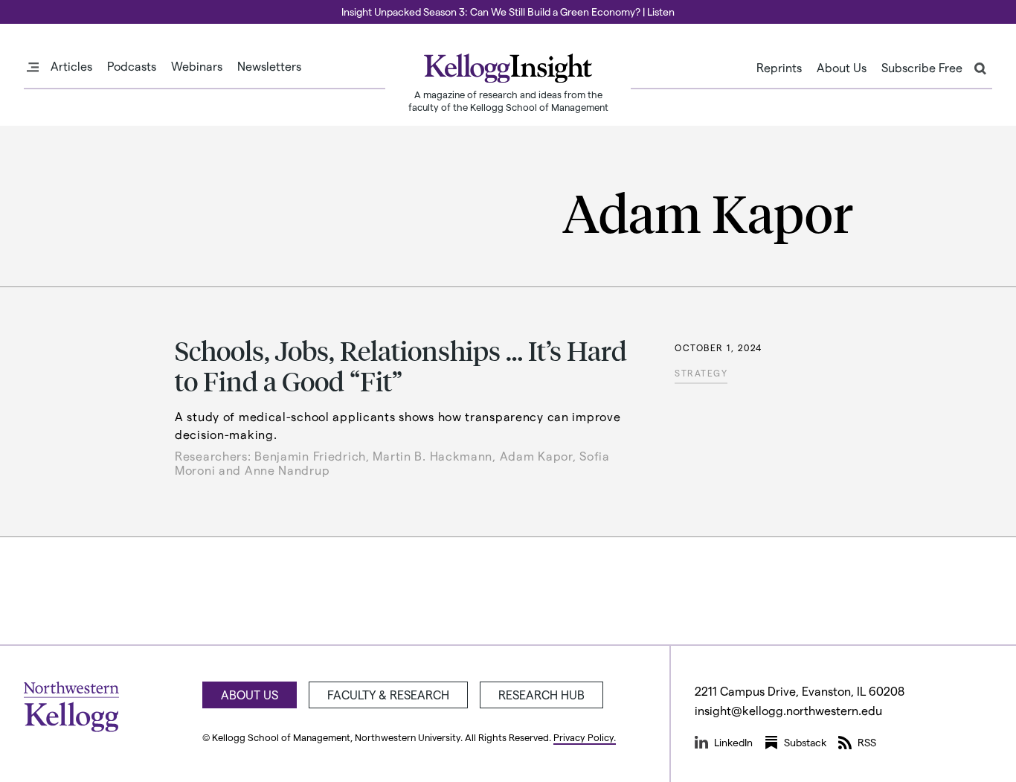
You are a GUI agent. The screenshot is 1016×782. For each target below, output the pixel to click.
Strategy (701, 373)
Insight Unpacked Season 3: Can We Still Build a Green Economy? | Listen (508, 11)
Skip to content (39, 6)
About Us (842, 67)
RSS (867, 742)
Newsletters (269, 66)
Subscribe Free (921, 67)
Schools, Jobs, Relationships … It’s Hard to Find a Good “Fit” (401, 365)
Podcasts (131, 66)
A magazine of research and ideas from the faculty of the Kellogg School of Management (508, 100)
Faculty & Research (388, 695)
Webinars (196, 66)
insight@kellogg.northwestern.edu (788, 710)
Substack (805, 742)
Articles (71, 66)
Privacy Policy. (584, 737)
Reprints (779, 67)
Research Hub (541, 695)
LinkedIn (733, 742)
